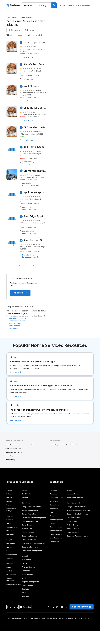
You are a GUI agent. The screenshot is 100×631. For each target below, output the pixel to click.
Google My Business (29, 536)
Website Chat (27, 529)
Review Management (30, 510)
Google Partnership (10, 579)
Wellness (25, 596)
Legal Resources (56, 538)
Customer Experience (30, 547)
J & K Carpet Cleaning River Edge (34, 42)
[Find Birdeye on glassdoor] (66, 606)
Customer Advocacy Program (78, 536)
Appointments (12, 527)
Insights (9, 551)
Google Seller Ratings (11, 510)
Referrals (9, 501)
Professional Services (75, 498)
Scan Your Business (74, 518)
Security (37, 618)
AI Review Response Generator (78, 510)
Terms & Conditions (14, 618)
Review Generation (29, 514)
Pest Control (13, 328)
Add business (20, 293)
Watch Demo (55, 501)
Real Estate (26, 589)
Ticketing (9, 558)
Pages (8, 505)
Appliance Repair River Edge (34, 192)
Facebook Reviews (29, 540)
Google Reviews (28, 532)
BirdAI (8, 567)
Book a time (54, 505)
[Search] (54, 5)
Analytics (9, 571)
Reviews (9, 498)
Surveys (9, 547)
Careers (53, 523)
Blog (51, 512)
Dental (24, 563)
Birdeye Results (56, 534)
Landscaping (10, 459)
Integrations (11, 575)
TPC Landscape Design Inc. (35, 127)
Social (8, 523)
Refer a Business (73, 532)
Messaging (10, 543)
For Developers (72, 525)
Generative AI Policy (66, 618)
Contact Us (54, 542)
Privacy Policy (28, 618)
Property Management (30, 582)
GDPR (44, 618)
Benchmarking (11, 555)
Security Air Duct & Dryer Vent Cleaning (35, 107)
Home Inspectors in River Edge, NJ (63, 445)
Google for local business (31, 507)
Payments (10, 534)
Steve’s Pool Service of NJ (34, 64)
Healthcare (26, 571)
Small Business (27, 494)
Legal (24, 578)
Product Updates (56, 520)
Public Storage (27, 585)
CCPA (55, 618)
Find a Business (72, 521)
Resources (54, 509)
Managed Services (73, 494)
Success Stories (56, 527)
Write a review (67, 5)
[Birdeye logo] (13, 5)
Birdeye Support (73, 529)
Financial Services (28, 567)
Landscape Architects (30, 186)
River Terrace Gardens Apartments (35, 240)
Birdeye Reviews (56, 531)
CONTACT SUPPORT (81, 607)
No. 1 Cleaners (32, 86)
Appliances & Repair (29, 209)
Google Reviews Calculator (77, 507)
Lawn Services (14, 326)
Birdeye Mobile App (13, 584)
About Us (53, 494)
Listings (9, 494)
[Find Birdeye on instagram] (57, 606)
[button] (33, 266)
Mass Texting (11, 531)
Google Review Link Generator (78, 514)
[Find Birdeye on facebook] (44, 606)
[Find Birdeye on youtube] (62, 606)
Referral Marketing (28, 525)
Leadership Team (56, 498)
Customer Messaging (30, 521)
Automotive (26, 560)
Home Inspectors (28, 164)
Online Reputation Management (34, 518)
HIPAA (49, 618)
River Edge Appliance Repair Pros (35, 216)
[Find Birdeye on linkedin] (53, 606)
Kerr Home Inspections (35, 147)
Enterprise (26, 498)
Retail (24, 593)
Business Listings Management (34, 543)
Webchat (9, 520)
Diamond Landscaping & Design (35, 170)
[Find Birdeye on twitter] (49, 606)
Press (52, 516)
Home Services (28, 57)
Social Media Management (32, 551)
